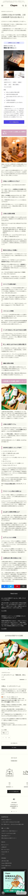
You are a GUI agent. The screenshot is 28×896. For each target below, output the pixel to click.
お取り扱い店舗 (4, 860)
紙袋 (8, 702)
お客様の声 (3, 847)
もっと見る (3, 610)
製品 (9, 782)
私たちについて (4, 844)
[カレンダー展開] (3, 893)
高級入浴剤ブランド (5, 835)
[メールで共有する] (23, 586)
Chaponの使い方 (5, 851)
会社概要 (3, 868)
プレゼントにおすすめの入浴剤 (8, 833)
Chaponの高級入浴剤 (10, 483)
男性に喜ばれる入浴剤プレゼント (9, 838)
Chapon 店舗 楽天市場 (6, 863)
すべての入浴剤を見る (14, 791)
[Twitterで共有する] (11, 586)
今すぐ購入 (14, 747)
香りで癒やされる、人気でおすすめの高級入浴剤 (12, 824)
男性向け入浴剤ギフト (6, 819)
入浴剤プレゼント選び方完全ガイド (9, 831)
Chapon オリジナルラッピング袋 (8, 700)
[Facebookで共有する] (4, 586)
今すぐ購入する (14, 743)
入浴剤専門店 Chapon (5, 672)
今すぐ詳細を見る (14, 122)
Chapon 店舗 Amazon (6, 865)
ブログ (2, 854)
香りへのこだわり (5, 849)
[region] (14, 803)
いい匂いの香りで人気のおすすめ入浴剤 (10, 822)
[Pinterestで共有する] (17, 586)
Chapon (7, 305)
